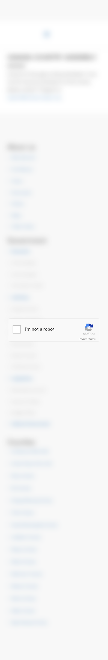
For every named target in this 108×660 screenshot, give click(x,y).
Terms (92, 339)
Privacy (83, 339)
